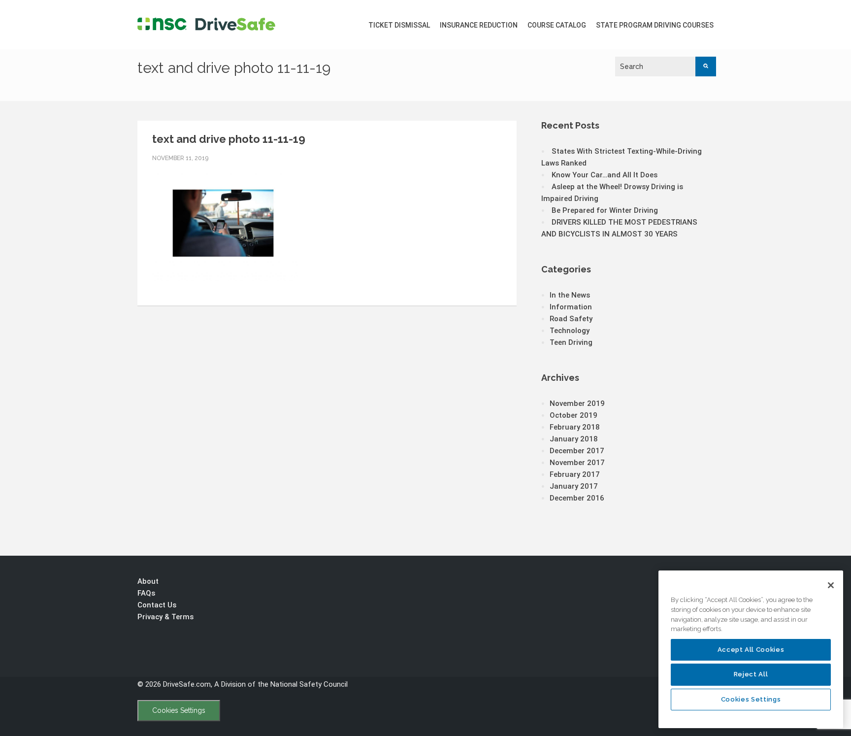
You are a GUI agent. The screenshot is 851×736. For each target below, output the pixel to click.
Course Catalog (556, 25)
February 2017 (575, 474)
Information (571, 306)
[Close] (831, 585)
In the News (570, 295)
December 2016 (577, 498)
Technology (569, 330)
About (148, 581)
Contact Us (156, 605)
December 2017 (577, 450)
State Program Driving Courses (655, 25)
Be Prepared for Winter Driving (605, 210)
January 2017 (574, 486)
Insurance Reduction (479, 25)
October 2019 (573, 415)
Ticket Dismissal (399, 25)
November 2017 (577, 462)
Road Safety (571, 318)
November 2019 (577, 403)
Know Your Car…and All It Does (604, 174)
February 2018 (575, 427)
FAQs (146, 593)
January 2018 (574, 439)
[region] (750, 649)
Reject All (751, 674)
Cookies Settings (178, 710)
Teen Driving (571, 342)
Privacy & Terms (165, 616)
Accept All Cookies (751, 649)
